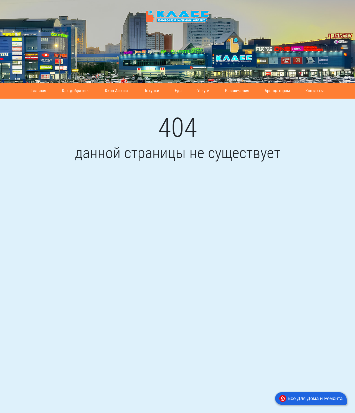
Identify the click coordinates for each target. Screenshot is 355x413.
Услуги (203, 90)
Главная (38, 90)
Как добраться (76, 90)
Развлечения (237, 90)
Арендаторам (277, 90)
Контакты (314, 90)
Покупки (151, 90)
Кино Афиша (116, 90)
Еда (178, 90)
